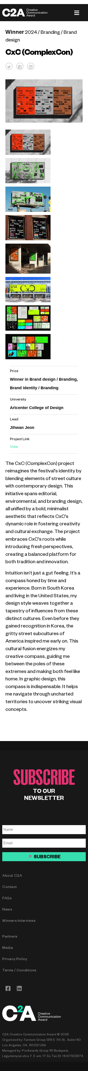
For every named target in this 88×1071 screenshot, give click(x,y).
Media (7, 948)
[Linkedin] (19, 988)
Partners (9, 937)
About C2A (12, 876)
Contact (9, 888)
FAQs (7, 899)
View (14, 447)
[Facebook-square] (8, 988)
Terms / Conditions (19, 971)
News (7, 910)
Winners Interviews (19, 921)
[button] (9, 66)
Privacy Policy (14, 960)
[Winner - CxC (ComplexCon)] (28, 154)
